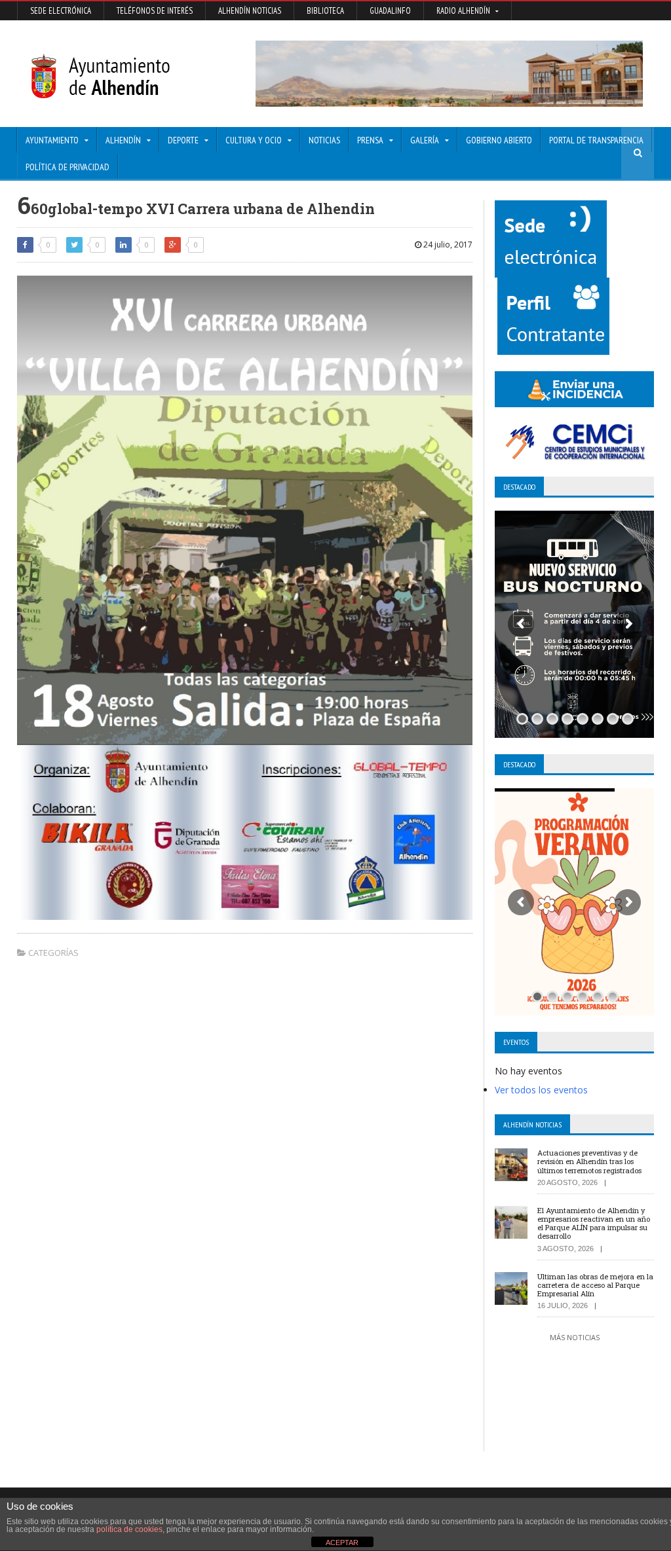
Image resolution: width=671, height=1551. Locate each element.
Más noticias (575, 1337)
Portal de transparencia (596, 140)
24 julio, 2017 (446, 244)
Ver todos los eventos (541, 1090)
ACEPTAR (342, 1542)
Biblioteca (325, 10)
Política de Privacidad (67, 167)
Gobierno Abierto (499, 140)
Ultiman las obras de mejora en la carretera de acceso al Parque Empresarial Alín (595, 1284)
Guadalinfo (390, 10)
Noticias (324, 140)
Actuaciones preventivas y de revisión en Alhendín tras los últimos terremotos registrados (589, 1161)
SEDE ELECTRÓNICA (60, 10)
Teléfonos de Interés (155, 10)
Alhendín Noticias (249, 10)
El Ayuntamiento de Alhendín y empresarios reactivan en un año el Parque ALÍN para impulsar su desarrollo (593, 1223)
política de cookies (129, 1529)
